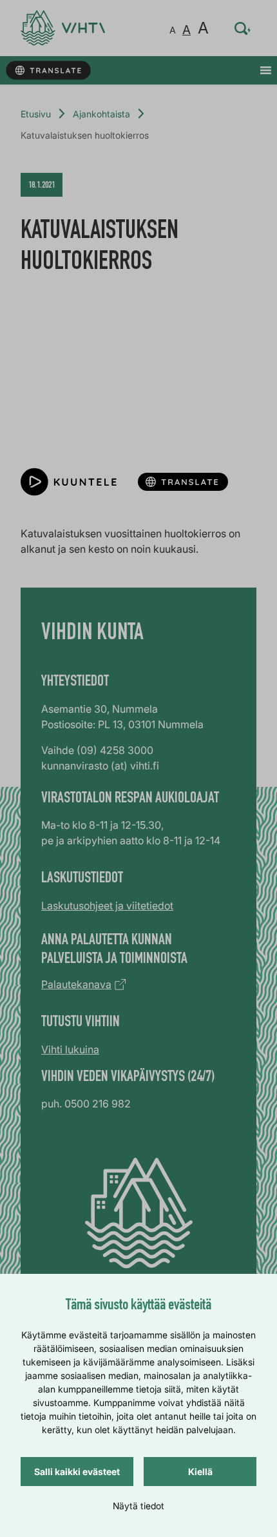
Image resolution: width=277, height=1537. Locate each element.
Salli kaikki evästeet (77, 1471)
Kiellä (200, 1471)
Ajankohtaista (101, 113)
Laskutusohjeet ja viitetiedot (107, 905)
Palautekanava (76, 984)
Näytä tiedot (138, 1505)
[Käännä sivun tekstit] (48, 70)
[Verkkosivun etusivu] (63, 28)
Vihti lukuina (70, 1049)
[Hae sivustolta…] (242, 28)
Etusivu (36, 113)
